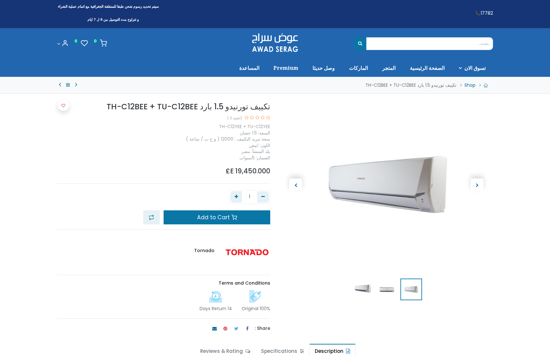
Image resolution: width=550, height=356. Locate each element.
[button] (477, 185)
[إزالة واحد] (263, 197)
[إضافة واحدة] (236, 197)
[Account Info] (62, 43)
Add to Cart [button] (214, 217)
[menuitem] (427, 67)
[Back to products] (68, 85)
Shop (470, 85)
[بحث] (360, 43)
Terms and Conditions (244, 283)
